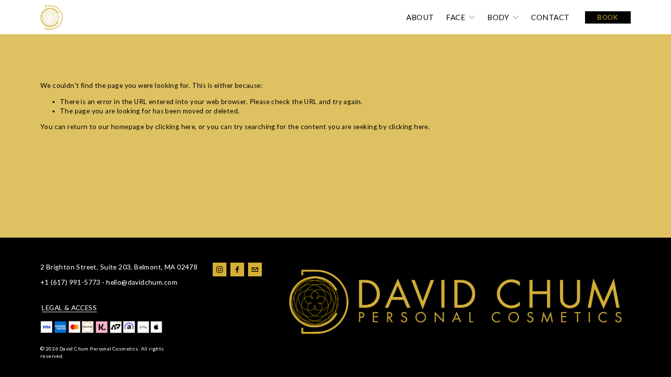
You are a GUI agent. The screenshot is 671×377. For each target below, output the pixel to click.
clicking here (175, 127)
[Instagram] (219, 269)
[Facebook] (237, 269)
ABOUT (420, 17)
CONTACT (550, 17)
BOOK (607, 17)
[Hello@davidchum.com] (255, 269)
